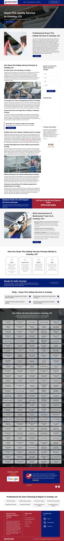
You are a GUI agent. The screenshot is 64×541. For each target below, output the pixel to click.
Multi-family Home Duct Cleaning (32, 336)
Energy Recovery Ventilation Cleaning (32, 452)
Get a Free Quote (9, 21)
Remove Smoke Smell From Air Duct (56, 415)
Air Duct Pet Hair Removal (32, 415)
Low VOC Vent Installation (8, 405)
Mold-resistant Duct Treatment (20, 366)
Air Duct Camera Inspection (56, 386)
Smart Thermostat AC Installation (44, 350)
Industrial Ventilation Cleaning (32, 332)
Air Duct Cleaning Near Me (20, 381)
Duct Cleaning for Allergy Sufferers (32, 457)
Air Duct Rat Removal (32, 447)
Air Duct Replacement (56, 419)
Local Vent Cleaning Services (32, 381)
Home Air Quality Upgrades (56, 361)
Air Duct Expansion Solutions (31, 405)
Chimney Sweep (44, 438)
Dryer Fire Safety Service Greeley (13, 4)
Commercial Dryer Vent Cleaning (20, 424)
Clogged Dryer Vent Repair (44, 371)
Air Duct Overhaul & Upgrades (44, 443)
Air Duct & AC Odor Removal (43, 356)
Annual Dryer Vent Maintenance (8, 376)
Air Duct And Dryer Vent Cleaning (55, 327)
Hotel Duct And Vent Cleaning (56, 336)
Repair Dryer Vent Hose (32, 419)
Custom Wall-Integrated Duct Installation (20, 355)
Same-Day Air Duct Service (44, 381)
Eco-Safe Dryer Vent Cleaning (56, 462)
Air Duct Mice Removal (8, 443)
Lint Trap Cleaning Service (32, 371)
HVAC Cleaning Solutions (8, 438)
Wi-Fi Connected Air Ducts (20, 350)
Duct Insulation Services (20, 405)
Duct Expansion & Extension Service (44, 429)
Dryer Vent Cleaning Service (20, 322)
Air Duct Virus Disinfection (55, 443)
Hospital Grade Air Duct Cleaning (20, 457)
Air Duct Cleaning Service (8, 322)
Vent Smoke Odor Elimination (20, 371)
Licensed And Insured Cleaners (44, 396)
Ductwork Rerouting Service (56, 405)
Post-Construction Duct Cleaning (44, 452)
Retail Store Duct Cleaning (8, 336)
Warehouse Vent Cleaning (56, 332)
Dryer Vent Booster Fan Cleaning (43, 462)
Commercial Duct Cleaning (20, 438)
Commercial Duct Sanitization (44, 336)
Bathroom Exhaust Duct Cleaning (56, 452)
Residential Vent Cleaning (32, 327)
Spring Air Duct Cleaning (32, 386)
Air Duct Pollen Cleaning (20, 415)
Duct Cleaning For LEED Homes (56, 400)
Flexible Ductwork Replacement (44, 341)
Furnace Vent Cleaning (8, 400)
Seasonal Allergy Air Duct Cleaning (32, 438)
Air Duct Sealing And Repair (8, 346)
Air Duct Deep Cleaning (8, 366)
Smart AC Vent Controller (32, 350)
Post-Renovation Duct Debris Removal (44, 433)
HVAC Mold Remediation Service (56, 447)
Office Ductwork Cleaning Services (44, 332)
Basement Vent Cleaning (8, 457)
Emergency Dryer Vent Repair (56, 381)
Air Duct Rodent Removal (32, 391)
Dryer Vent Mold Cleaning (44, 424)
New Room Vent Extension (20, 410)
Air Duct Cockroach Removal (20, 443)
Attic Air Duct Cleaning (56, 456)
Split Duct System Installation (32, 410)
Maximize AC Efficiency (44, 391)
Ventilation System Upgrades (44, 346)
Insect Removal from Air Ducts (8, 415)
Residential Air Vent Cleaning (20, 332)
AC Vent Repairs (56, 341)
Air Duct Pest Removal (20, 429)
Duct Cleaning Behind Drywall (8, 356)
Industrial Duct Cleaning (44, 327)
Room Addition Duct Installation (8, 410)
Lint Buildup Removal (44, 366)
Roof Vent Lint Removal (32, 462)
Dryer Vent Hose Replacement (32, 346)
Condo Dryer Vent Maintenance (44, 376)
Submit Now (51, 91)
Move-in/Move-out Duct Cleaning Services (43, 385)
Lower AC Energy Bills (20, 391)
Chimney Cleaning (56, 438)
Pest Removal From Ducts (56, 366)
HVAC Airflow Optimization (55, 391)
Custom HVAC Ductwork (44, 405)
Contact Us (38, 2)
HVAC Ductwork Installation (20, 346)
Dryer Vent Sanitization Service (56, 429)
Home (25, 2)
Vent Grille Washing (32, 400)
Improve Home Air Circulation (8, 391)
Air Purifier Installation (8, 419)
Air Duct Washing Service (56, 424)
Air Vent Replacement (20, 341)
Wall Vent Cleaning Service (8, 462)
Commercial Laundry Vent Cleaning (32, 376)
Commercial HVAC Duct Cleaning (8, 332)
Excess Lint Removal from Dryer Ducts (44, 415)
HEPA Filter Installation (44, 361)
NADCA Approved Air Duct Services (32, 396)
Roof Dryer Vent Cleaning (56, 376)
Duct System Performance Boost (8, 396)
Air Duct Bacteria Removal (20, 447)
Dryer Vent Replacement (8, 424)
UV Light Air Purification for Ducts (32, 433)
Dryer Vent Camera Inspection (55, 396)
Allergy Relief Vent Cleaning (56, 356)
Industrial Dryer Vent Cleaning (32, 424)
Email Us (49, 518)
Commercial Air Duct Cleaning (20, 327)
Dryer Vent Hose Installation (20, 376)
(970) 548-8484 (54, 2)
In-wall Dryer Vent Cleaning (8, 381)
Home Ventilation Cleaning (56, 433)
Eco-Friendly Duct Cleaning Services (20, 433)
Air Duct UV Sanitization (32, 366)
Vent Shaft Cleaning (20, 419)
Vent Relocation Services (44, 410)
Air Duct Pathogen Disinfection (8, 447)
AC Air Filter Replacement (20, 400)
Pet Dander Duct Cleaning (20, 361)
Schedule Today (11, 127)
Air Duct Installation (8, 341)
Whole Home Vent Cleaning (20, 452)
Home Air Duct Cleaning (8, 327)
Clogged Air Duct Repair (32, 443)
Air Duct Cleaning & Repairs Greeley (46, 539)
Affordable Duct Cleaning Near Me (8, 386)
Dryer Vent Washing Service (8, 429)
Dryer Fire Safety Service (56, 371)
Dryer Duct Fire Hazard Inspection (44, 447)
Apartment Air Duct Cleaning (20, 336)
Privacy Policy (27, 526)
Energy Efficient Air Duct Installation (55, 350)
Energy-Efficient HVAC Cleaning (44, 400)
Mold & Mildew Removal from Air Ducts (8, 361)
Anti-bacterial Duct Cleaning (32, 429)
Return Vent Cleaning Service (20, 462)
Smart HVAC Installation (56, 346)
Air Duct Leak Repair (44, 419)
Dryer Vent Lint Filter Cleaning (8, 433)
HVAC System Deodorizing (32, 361)
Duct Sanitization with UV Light (8, 452)
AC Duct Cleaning (32, 322)
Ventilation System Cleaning (56, 322)
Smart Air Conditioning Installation (8, 350)
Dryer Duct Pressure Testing (44, 457)
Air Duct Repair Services (32, 341)
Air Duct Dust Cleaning (56, 409)
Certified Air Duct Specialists (20, 396)
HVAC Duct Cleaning (44, 322)
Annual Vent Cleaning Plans (20, 386)
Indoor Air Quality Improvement (32, 356)
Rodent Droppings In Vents (30, 140)
